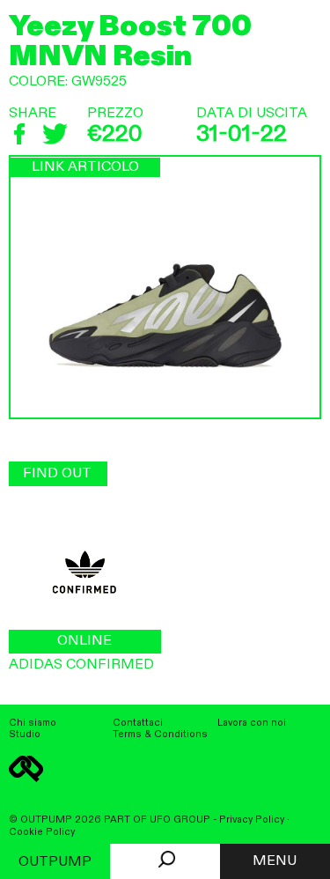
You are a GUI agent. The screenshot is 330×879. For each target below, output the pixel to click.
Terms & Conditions (160, 734)
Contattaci (138, 723)
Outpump (55, 862)
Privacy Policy (251, 820)
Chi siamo (32, 723)
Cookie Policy (42, 832)
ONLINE (84, 641)
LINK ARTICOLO (85, 167)
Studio (24, 734)
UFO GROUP (180, 820)
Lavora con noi (251, 723)
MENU (275, 861)
